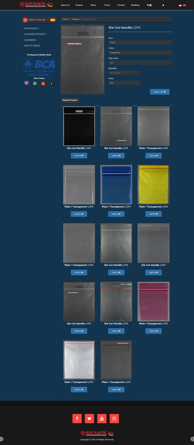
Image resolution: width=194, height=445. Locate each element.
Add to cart (159, 92)
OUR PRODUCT (31, 28)
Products (75, 19)
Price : (112, 78)
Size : (111, 38)
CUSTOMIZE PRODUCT (35, 34)
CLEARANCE (30, 40)
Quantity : (113, 68)
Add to (78, 155)
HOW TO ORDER (32, 46)
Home (65, 19)
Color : (112, 48)
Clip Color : (114, 58)
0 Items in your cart (36, 19)
